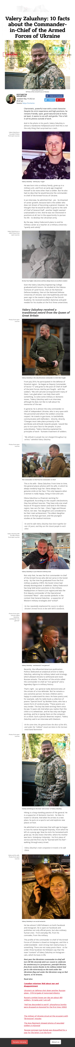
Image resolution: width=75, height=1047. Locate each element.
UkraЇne (12, 55)
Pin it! (61, 100)
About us (55, 1042)
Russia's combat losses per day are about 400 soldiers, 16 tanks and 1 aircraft (43, 998)
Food (52, 55)
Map (41, 55)
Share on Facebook (56, 96)
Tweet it (51, 100)
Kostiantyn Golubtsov (22, 95)
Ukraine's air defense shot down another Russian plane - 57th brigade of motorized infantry (44, 991)
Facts (28, 55)
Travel (46, 55)
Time (58, 55)
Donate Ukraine (19, 1042)
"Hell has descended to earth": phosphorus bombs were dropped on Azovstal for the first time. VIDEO (45, 1005)
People (63, 55)
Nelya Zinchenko (28, 103)
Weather (34, 55)
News (69, 55)
